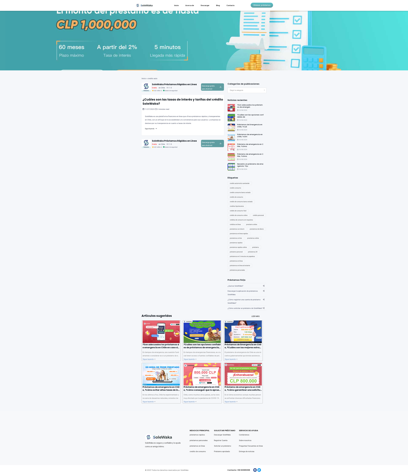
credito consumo (235, 188)
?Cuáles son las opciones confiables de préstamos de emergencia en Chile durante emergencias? (202, 347)
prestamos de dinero (257, 229)
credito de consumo (236, 197)
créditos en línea (235, 224)
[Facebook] (255, 470)
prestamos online (253, 238)
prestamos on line (236, 238)
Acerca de (189, 5)
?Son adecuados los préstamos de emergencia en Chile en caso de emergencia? (161, 347)
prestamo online (251, 224)
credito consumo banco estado (240, 192)
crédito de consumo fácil (238, 211)
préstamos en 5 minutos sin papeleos (242, 256)
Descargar (205, 5)
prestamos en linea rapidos (239, 233)
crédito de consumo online (238, 215)
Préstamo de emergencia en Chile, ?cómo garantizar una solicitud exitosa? (243, 389)
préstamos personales (237, 270)
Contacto (230, 5)
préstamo (255, 247)
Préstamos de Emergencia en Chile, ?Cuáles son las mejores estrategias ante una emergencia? (243, 347)
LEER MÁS (255, 316)
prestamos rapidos (236, 243)
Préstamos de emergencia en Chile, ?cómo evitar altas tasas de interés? (161, 389)
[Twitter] (259, 470)
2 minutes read (163, 109)
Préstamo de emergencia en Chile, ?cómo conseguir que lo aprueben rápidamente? (202, 389)
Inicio (176, 5)
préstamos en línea (236, 261)
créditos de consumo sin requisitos (241, 220)
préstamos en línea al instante (240, 265)
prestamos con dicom (237, 229)
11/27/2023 (149, 109)
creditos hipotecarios (237, 206)
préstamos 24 (252, 252)
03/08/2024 (243, 110)
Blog (218, 5)
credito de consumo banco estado (241, 201)
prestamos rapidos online (238, 247)
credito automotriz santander (240, 183)
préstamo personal (236, 252)
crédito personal (258, 215)
